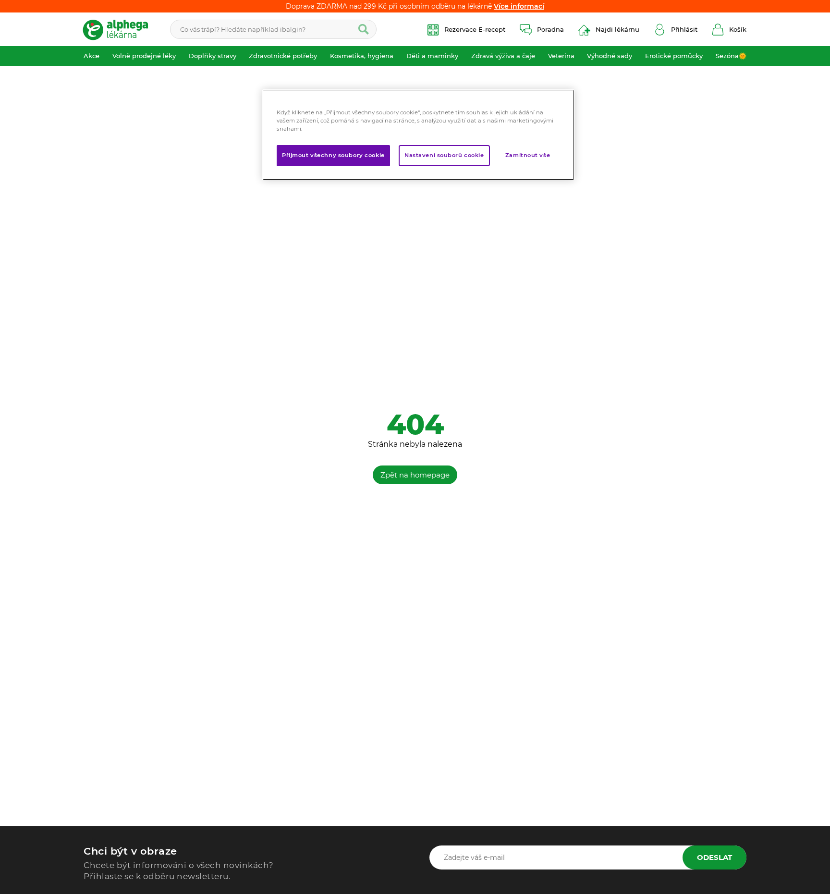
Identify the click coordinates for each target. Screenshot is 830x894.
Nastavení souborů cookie (444, 155)
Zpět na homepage (415, 474)
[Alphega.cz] (120, 29)
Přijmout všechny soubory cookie (333, 155)
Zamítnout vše (527, 155)
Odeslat (714, 857)
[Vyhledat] (363, 29)
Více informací (519, 6)
